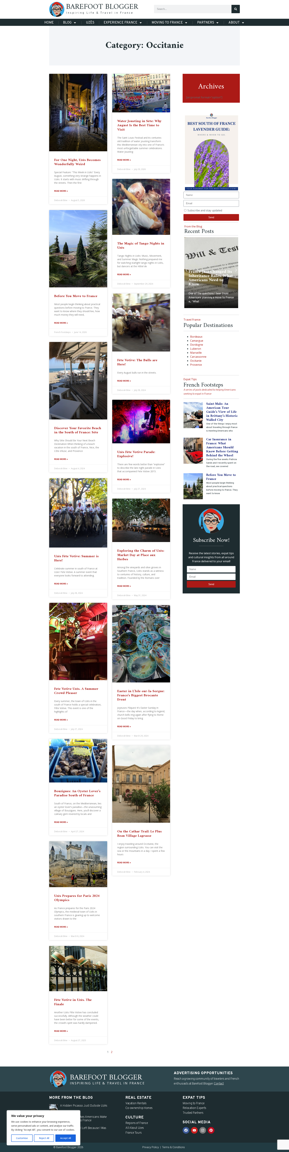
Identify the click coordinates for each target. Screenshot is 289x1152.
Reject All (44, 1138)
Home (49, 23)
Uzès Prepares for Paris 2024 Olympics (77, 898)
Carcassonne (198, 357)
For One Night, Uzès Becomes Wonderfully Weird (77, 162)
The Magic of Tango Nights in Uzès (140, 245)
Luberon (195, 348)
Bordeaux (196, 336)
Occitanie (196, 361)
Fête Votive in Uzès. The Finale (73, 1002)
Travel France (192, 319)
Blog (67, 23)
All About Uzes (134, 1128)
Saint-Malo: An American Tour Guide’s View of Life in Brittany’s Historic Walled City (222, 412)
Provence (196, 365)
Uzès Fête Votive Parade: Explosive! (136, 454)
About (234, 23)
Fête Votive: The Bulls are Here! (137, 362)
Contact (219, 1084)
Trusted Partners (193, 1113)
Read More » (61, 191)
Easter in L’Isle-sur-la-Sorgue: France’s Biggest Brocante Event (140, 695)
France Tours (133, 1133)
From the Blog (193, 226)
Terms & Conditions (173, 1147)
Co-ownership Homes (139, 1108)
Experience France (120, 23)
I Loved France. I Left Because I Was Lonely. (83, 1130)
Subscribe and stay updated (204, 210)
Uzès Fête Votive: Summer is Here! (76, 558)
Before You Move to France (75, 296)
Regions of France (136, 1123)
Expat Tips (190, 379)
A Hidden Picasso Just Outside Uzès (83, 1106)
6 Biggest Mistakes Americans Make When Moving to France (83, 1119)
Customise (22, 1138)
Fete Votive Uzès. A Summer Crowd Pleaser (76, 691)
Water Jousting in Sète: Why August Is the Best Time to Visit (139, 125)
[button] (186, 270)
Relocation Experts (194, 1108)
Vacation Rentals (136, 1103)
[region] (43, 1127)
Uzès (90, 23)
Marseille (196, 353)
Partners (205, 23)
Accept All (65, 1138)
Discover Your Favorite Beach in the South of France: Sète (77, 430)
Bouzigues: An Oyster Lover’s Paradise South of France (77, 793)
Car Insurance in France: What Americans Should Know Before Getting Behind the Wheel (222, 448)
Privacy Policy (150, 1147)
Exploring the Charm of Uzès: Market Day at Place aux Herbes (140, 555)
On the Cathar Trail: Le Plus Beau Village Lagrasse (139, 833)
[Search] (235, 9)
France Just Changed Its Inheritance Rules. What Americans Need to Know (210, 278)
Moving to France (167, 23)
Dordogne (196, 344)
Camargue (196, 340)
